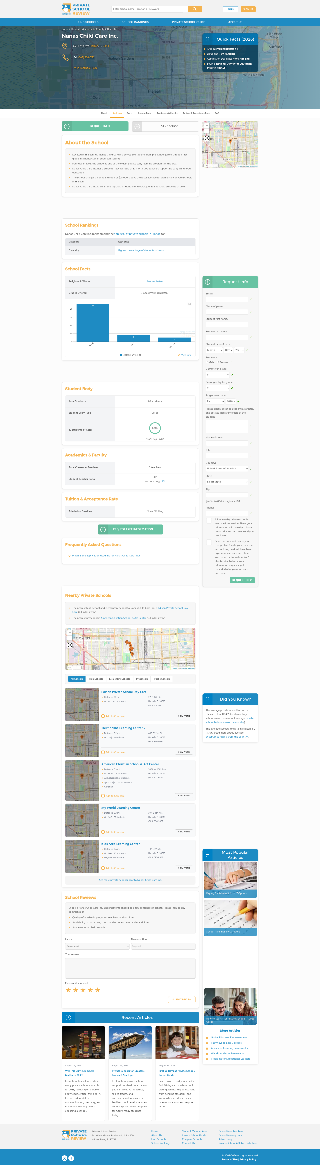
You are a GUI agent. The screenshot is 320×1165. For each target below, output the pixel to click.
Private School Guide (194, 1135)
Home (154, 1131)
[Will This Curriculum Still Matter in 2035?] (83, 1043)
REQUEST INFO (100, 126)
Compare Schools (192, 1139)
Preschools (142, 679)
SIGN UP (248, 9)
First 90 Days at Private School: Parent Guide (177, 1073)
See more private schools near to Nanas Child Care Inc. (130, 880)
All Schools (77, 679)
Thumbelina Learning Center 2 (123, 728)
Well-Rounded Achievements (227, 1053)
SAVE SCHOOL (170, 126)
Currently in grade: (216, 369)
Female (224, 363)
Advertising (225, 1139)
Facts (129, 113)
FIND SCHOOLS (88, 22)
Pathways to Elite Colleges (226, 1043)
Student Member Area (194, 1131)
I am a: (69, 939)
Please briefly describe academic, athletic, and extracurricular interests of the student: (230, 413)
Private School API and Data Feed (238, 1143)
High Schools (96, 679)
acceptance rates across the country (227, 737)
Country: (211, 463)
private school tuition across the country (230, 720)
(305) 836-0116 (86, 57)
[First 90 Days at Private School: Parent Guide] (177, 1043)
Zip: (208, 489)
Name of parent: (215, 306)
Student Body (144, 113)
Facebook (71, 1158)
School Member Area (231, 1131)
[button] (68, 990)
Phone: (210, 508)
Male (211, 363)
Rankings (117, 113)
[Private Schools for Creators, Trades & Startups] (130, 1043)
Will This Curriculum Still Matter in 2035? (79, 1073)
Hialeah (94, 46)
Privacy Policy (248, 1160)
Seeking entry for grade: (219, 382)
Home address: (214, 437)
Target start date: (216, 395)
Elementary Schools (119, 679)
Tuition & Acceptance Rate (196, 113)
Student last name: (217, 332)
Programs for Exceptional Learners (230, 1059)
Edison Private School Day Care (124, 692)
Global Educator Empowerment (229, 1038)
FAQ (217, 113)
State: (209, 476)
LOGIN (230, 9)
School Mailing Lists (230, 1135)
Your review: (72, 955)
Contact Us (188, 1143)
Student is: (212, 358)
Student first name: (217, 319)
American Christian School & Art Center (123, 618)
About (104, 113)
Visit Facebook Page (86, 68)
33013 (106, 46)
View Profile (184, 716)
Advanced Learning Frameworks (229, 1048)
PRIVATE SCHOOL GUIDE (188, 22)
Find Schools (158, 1139)
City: (208, 450)
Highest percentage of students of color (141, 250)
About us (156, 1135)
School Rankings (160, 1143)
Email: (209, 294)
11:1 (163, 481)
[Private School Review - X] (64, 1158)
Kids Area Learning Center (120, 844)
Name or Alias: (139, 939)
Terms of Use (230, 1160)
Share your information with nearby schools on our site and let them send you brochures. (234, 528)
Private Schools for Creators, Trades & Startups (128, 1073)
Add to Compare (115, 716)
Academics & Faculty (167, 113)
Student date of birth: (218, 344)
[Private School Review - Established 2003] (76, 9)
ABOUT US (235, 22)
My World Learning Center (120, 808)
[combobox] (147, 9)
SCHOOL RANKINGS (135, 22)
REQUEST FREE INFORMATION (133, 529)
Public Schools (162, 679)
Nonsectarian (155, 281)
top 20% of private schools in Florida (137, 234)
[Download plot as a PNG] (190, 304)
